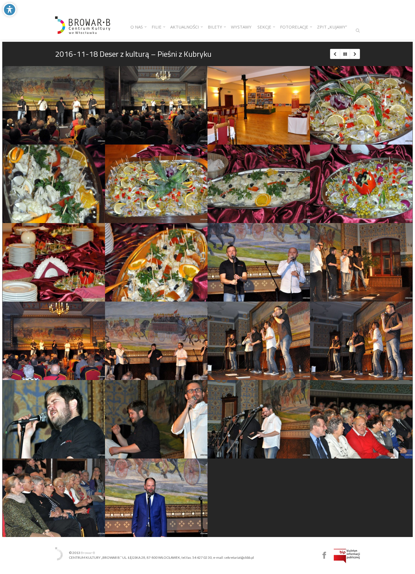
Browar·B (88, 553)
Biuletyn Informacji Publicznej (347, 556)
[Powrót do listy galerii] (345, 54)
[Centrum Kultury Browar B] (82, 20)
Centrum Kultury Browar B (324, 555)
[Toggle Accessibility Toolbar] (9, 9)
